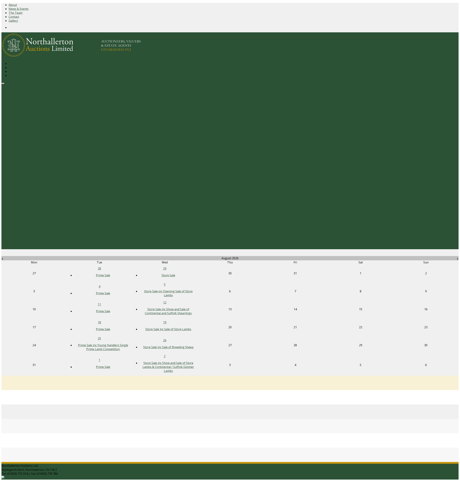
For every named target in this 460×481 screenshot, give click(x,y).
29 (164, 268)
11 (99, 304)
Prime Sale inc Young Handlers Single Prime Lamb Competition (103, 347)
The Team (15, 13)
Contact (14, 17)
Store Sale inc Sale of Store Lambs (168, 329)
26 (164, 340)
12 (164, 302)
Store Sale (168, 275)
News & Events (19, 9)
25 (99, 338)
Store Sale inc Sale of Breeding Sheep (168, 347)
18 (99, 322)
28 (99, 268)
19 (164, 322)
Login (12, 71)
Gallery (13, 21)
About (13, 5)
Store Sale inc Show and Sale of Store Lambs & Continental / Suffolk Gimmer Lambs (168, 367)
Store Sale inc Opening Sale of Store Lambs (168, 293)
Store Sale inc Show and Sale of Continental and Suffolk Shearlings (168, 311)
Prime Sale (103, 275)
